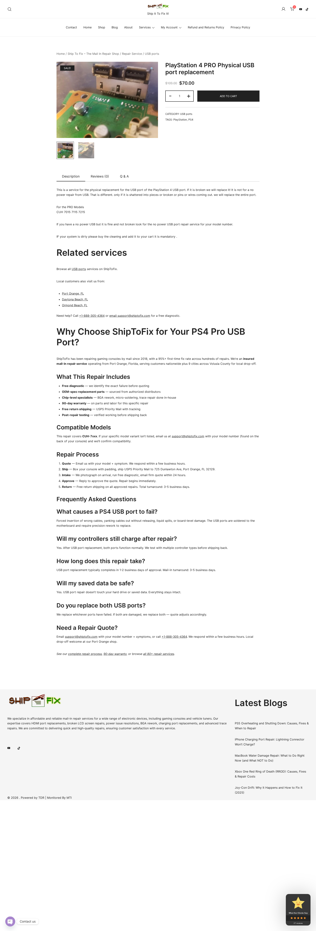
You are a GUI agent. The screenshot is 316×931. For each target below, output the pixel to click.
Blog (115, 27)
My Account (169, 27)
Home (87, 27)
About (128, 27)
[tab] (71, 176)
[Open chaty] (10, 921)
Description (71, 176)
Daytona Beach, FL (75, 299)
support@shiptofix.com (188, 436)
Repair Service (132, 54)
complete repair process (85, 654)
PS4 (190, 119)
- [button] (170, 96)
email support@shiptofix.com (129, 315)
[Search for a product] (9, 9)
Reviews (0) (100, 176)
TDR (41, 797)
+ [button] (189, 96)
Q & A (124, 176)
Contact (71, 27)
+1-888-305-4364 (92, 315)
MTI (69, 797)
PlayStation (180, 119)
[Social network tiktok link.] (307, 9)
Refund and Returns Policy (206, 27)
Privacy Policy (240, 27)
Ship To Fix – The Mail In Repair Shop (93, 54)
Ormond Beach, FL (74, 305)
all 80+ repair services (158, 654)
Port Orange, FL (73, 293)
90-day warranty (115, 654)
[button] (152, 68)
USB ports (152, 54)
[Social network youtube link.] (300, 9)
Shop (101, 27)
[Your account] (283, 9)
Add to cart (228, 96)
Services (145, 27)
